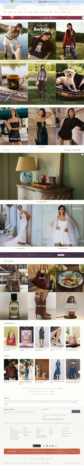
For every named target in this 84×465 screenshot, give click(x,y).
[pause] (82, 154)
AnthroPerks (66, 430)
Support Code (37, 463)
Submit (76, 411)
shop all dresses (42, 147)
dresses (45, 402)
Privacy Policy (6, 463)
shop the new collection (42, 201)
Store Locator (66, 428)
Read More (6, 404)
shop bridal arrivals (21, 248)
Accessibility (26, 463)
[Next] (83, 17)
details (18, 4)
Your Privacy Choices (46, 463)
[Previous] (1, 17)
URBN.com (32, 463)
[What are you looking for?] (73, 8)
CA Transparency (19, 463)
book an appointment (62, 248)
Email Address (46, 409)
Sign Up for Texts (67, 433)
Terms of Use (12, 463)
